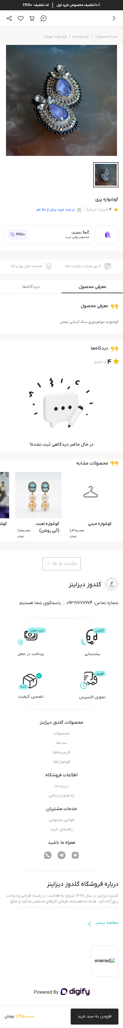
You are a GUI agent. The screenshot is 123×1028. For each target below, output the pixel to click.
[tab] (92, 288)
